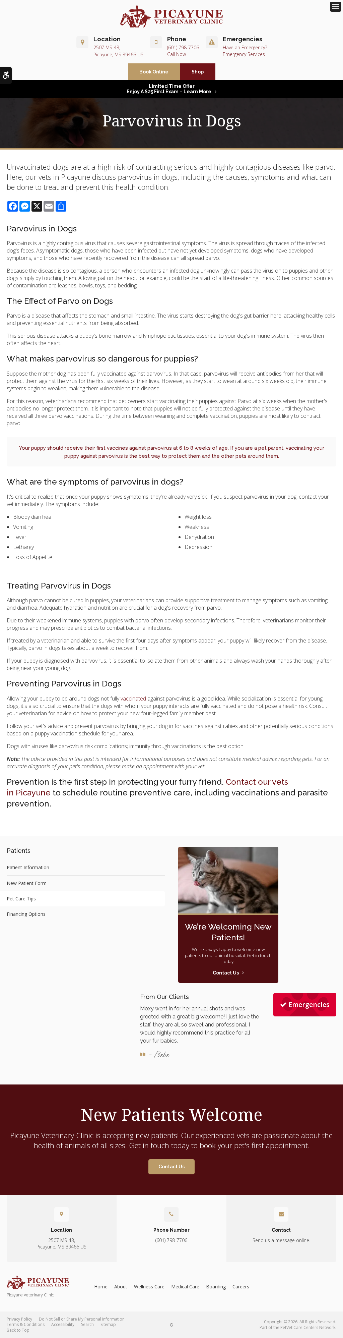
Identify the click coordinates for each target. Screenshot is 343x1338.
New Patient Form (27, 883)
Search (87, 1324)
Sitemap (108, 1324)
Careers (240, 1286)
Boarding (216, 1286)
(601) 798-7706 (183, 47)
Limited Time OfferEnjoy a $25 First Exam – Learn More (169, 88)
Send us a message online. (281, 1240)
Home (101, 1286)
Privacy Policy (19, 1319)
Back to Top (18, 1330)
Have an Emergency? (245, 47)
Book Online (153, 71)
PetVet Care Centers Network (307, 1327)
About (120, 1286)
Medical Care (185, 1286)
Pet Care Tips (21, 898)
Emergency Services (244, 54)
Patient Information (28, 867)
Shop (198, 71)
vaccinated (133, 698)
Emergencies (309, 1004)
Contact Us (171, 1166)
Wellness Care (149, 1286)
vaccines (117, 448)
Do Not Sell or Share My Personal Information (82, 1319)
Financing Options (26, 914)
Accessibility (62, 1324)
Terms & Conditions (26, 1324)
